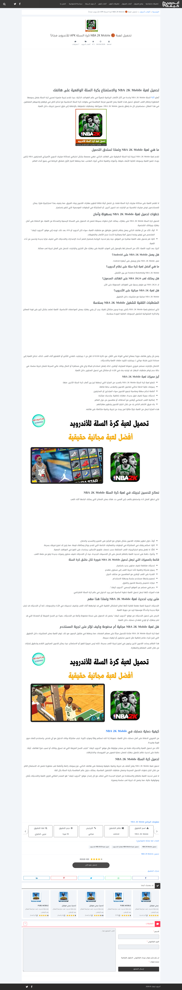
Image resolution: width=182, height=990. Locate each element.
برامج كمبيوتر (138, 4)
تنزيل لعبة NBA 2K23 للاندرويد (99, 847)
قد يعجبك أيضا (147, 886)
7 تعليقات (75, 44)
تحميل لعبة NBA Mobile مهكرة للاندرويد (126, 847)
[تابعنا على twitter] (14, 4)
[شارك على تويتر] (91, 878)
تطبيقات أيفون (114, 4)
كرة (152, 97)
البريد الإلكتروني (153, 942)
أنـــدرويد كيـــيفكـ (90, 4)
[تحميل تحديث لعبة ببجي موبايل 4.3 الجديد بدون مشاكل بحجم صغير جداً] (118, 903)
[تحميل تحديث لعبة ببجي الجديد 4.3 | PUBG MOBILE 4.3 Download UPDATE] (146, 903)
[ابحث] (4, 4)
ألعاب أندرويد (145, 12)
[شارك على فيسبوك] (145, 878)
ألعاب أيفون (102, 4)
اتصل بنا (63, 4)
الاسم (156, 932)
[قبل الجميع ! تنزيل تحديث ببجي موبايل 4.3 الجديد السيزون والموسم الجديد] (63, 903)
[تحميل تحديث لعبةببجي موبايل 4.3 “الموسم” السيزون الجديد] (36, 903)
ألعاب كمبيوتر (126, 4)
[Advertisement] (91, 68)
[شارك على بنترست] (64, 878)
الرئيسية (155, 12)
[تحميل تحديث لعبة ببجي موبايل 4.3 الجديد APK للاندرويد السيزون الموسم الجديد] (91, 903)
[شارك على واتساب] (118, 878)
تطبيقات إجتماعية (152, 4)
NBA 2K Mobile (116, 731)
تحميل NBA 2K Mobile (149, 847)
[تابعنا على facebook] (19, 4)
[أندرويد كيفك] (171, 4)
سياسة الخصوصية (75, 4)
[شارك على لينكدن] (37, 878)
